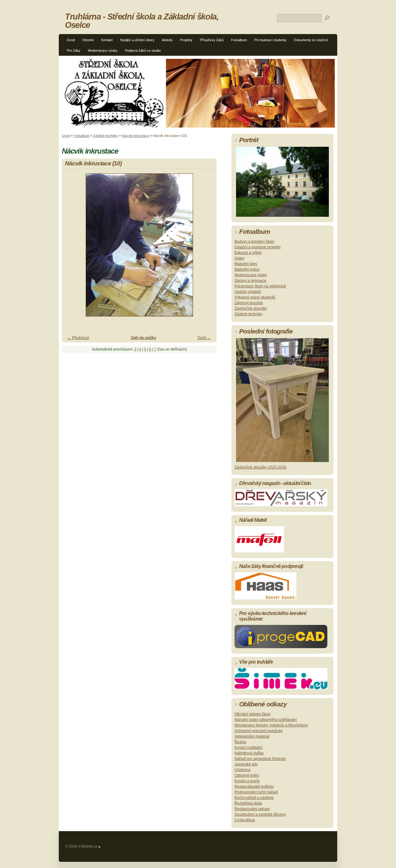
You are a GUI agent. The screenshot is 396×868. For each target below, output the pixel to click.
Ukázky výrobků (248, 292)
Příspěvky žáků (212, 40)
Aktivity (167, 40)
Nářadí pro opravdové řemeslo (260, 759)
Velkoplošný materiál (252, 736)
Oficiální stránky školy (253, 714)
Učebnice (243, 770)
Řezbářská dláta (248, 803)
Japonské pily (246, 764)
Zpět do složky (143, 338)
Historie (88, 40)
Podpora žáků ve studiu (143, 50)
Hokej (239, 258)
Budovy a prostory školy (254, 241)
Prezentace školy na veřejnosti (260, 286)
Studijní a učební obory (137, 40)
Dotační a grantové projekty (258, 247)
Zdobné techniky (105, 135)
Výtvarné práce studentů (255, 297)
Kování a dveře (247, 781)
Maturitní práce (247, 269)
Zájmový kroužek (249, 303)
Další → (204, 338)
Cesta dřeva (245, 820)
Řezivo (240, 742)
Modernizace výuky (103, 50)
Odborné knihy (247, 775)
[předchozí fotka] (72, 248)
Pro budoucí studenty (270, 40)
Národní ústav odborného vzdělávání (266, 720)
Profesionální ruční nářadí (256, 792)
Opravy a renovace (250, 280)
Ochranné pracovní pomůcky (259, 731)
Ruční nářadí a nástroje (254, 798)
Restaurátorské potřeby (254, 786)
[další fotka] (206, 248)
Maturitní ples (246, 264)
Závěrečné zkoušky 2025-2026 (260, 467)
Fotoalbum (239, 40)
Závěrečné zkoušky (251, 308)
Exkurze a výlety (248, 253)
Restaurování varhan (252, 809)
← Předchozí (78, 338)
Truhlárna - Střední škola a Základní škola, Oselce (142, 21)
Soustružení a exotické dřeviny (260, 814)
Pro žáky (73, 50)
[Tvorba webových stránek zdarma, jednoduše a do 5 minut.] (99, 846)
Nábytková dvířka (249, 753)
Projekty (186, 40)
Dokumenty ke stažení (311, 40)
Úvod (71, 40)
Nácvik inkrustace (135, 135)
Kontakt (107, 40)
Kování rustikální (248, 747)
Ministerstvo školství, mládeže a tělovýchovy (271, 725)
